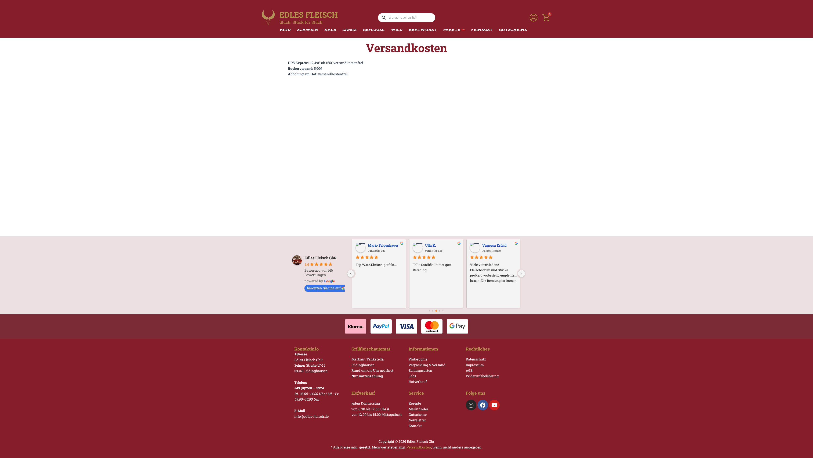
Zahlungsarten (420, 370)
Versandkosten (418, 447)
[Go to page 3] (436, 311)
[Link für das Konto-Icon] (533, 17)
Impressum (475, 365)
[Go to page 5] (442, 310)
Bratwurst (423, 29)
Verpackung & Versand (427, 365)
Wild (396, 29)
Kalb (330, 29)
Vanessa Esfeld (494, 245)
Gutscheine (513, 29)
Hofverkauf (418, 381)
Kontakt (415, 425)
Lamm (349, 29)
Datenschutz (476, 359)
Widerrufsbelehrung (482, 376)
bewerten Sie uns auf (324, 288)
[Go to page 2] (433, 311)
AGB (469, 370)
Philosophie (418, 359)
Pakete (453, 29)
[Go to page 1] (429, 310)
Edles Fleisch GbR (320, 257)
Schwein (307, 29)
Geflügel (373, 29)
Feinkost (482, 29)
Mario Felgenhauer (383, 245)
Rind (285, 29)
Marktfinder (418, 409)
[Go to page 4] (439, 311)
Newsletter (417, 420)
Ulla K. (430, 245)
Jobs (412, 376)
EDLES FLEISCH (308, 15)
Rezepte (415, 403)
